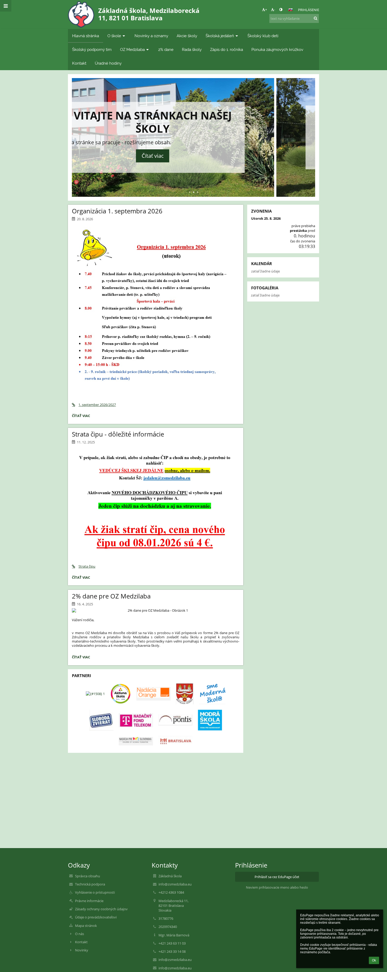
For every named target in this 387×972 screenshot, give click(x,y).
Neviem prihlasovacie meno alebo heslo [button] (277, 887)
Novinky (81, 950)
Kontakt (81, 942)
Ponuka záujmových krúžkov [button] (277, 49)
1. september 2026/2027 (97, 404)
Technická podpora (90, 884)
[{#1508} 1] (95, 693)
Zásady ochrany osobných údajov (101, 909)
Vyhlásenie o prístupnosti (95, 892)
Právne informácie (89, 900)
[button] (281, 9)
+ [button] (266, 9)
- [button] (274, 9)
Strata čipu (86, 566)
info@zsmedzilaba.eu (175, 884)
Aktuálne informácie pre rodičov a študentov (193, 126)
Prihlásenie (308, 9)
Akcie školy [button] (187, 35)
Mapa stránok (86, 925)
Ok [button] (374, 960)
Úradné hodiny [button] (108, 63)
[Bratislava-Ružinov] (185, 693)
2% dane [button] (165, 49)
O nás (79, 933)
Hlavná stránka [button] (85, 35)
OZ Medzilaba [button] (132, 49)
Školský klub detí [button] (262, 35)
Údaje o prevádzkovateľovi (96, 917)
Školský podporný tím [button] (92, 49)
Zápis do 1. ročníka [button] (226, 49)
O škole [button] (114, 35)
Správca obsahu (87, 876)
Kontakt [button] (79, 63)
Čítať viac (193, 157)
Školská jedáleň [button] (220, 35)
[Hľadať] (315, 18)
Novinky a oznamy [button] (151, 35)
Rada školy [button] (192, 49)
